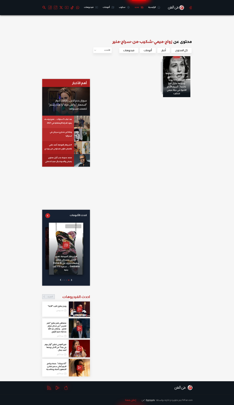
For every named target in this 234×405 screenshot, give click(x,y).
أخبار (163, 50)
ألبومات (106, 7)
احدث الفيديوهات (68, 297)
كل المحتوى (181, 50)
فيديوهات (89, 7)
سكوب (122, 7)
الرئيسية (152, 7)
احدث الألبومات (78, 215)
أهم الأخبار (79, 83)
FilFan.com (187, 400)
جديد (137, 7)
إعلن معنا (130, 400)
